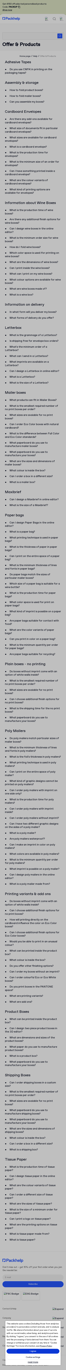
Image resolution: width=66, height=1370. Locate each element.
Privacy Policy (46, 1346)
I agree (33, 1351)
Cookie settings (33, 1357)
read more (33, 1362)
